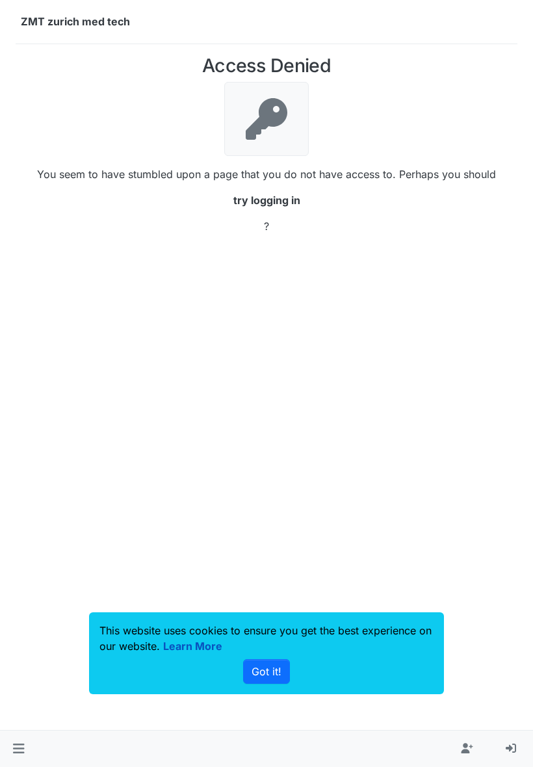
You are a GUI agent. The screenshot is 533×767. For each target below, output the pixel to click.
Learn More (192, 646)
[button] (18, 749)
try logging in (266, 200)
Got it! (266, 671)
